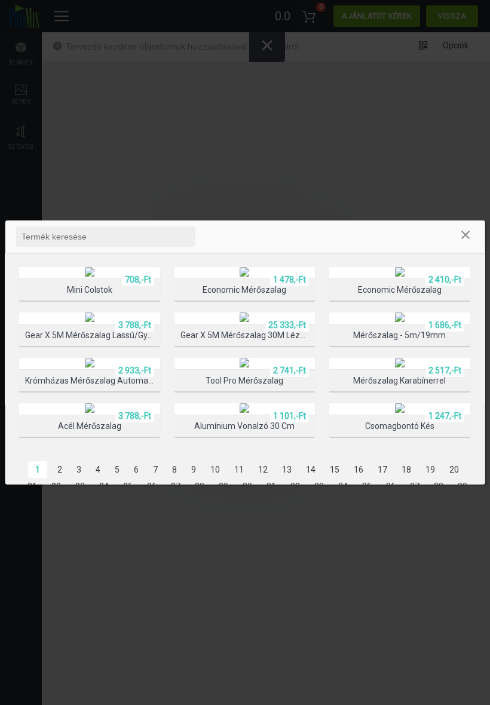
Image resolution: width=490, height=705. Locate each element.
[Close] (465, 237)
